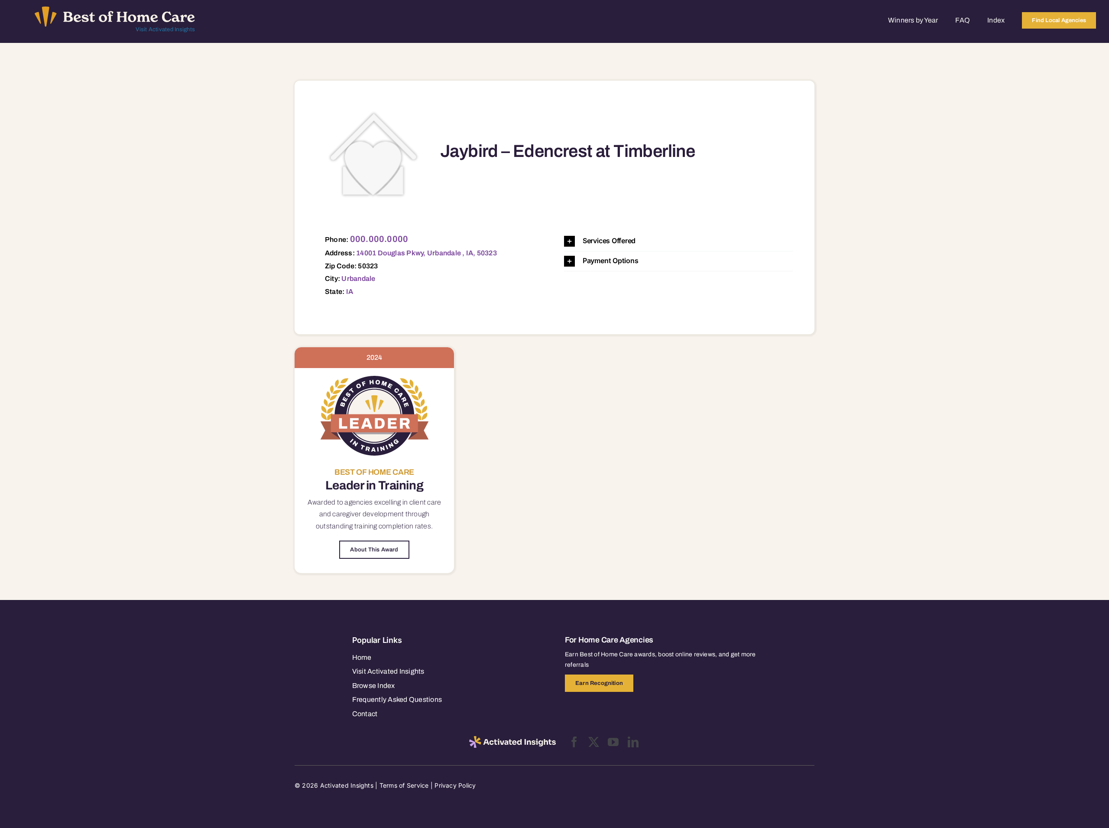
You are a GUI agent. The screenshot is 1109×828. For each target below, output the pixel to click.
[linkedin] (633, 742)
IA (349, 291)
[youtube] (613, 742)
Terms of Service (404, 785)
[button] (678, 241)
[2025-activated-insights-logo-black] (512, 739)
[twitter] (593, 742)
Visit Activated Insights (165, 29)
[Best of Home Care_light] (115, 10)
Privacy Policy (455, 785)
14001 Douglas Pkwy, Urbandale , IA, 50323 (426, 253)
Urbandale (358, 278)
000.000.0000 (379, 239)
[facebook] (574, 742)
